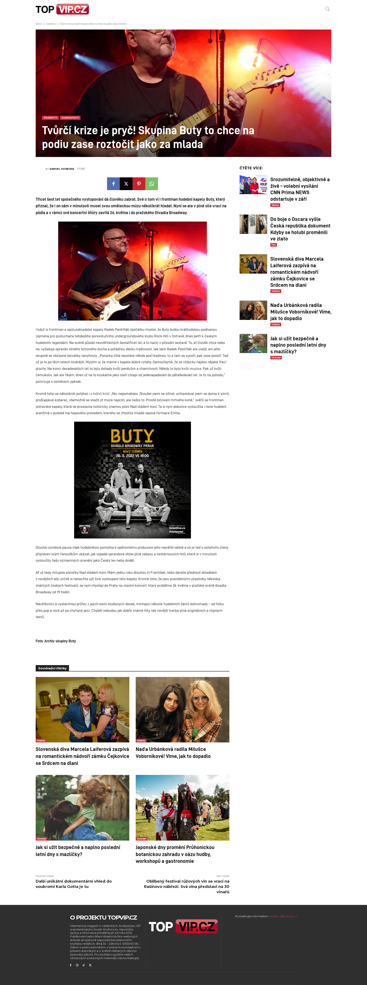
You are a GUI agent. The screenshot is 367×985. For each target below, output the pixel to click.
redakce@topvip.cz (283, 916)
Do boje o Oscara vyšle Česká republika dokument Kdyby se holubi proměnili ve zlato (300, 228)
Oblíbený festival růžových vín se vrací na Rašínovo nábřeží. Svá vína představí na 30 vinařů (186, 886)
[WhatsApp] (151, 183)
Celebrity (50, 23)
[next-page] (249, 366)
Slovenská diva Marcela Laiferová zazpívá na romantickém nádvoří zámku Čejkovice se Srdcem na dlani (82, 755)
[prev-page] (242, 366)
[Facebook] (113, 183)
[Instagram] (77, 965)
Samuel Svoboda (61, 168)
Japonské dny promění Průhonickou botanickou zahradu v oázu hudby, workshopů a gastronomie (175, 854)
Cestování (41, 838)
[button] (327, 9)
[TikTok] (84, 965)
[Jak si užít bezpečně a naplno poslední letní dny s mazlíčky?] (82, 808)
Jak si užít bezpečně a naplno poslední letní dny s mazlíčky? (78, 850)
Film (274, 244)
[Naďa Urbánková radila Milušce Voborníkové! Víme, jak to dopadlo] (182, 710)
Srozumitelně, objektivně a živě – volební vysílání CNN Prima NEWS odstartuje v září (300, 189)
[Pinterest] (139, 183)
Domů (39, 23)
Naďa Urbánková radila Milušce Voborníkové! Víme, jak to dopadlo (173, 752)
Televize (275, 205)
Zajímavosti (70, 117)
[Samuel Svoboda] (40, 169)
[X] (126, 183)
